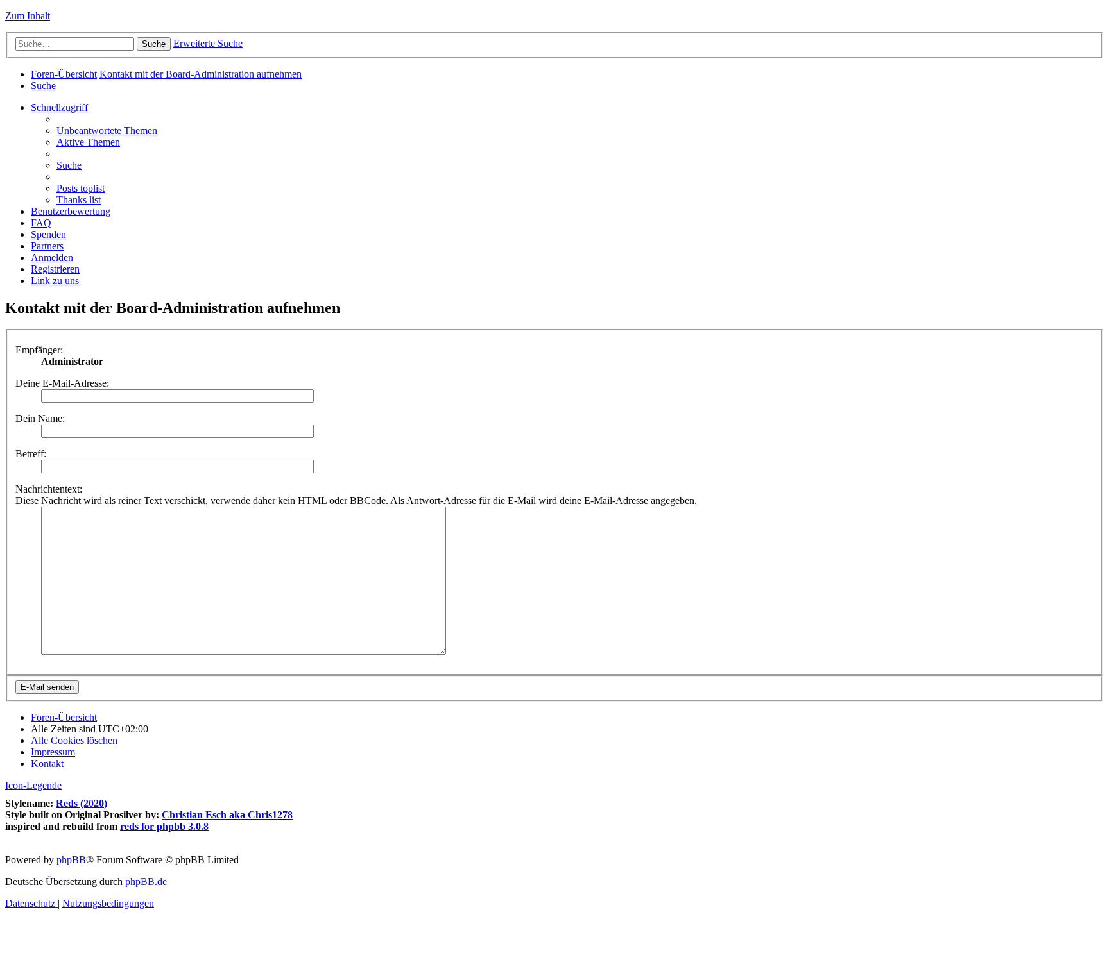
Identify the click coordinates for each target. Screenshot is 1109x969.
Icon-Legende (33, 785)
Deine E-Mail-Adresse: (62, 383)
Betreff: (30, 453)
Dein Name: (40, 418)
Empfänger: (39, 349)
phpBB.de (146, 881)
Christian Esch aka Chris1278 (227, 814)
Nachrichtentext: (48, 489)
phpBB (71, 859)
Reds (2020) (81, 803)
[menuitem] (43, 85)
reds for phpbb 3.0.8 (164, 826)
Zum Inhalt (27, 15)
